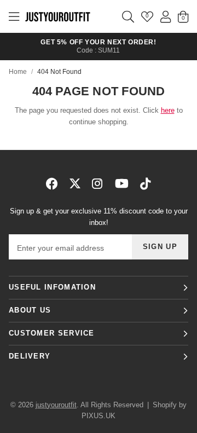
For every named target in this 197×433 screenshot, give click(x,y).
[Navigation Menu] (14, 16)
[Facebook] (52, 183)
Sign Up (160, 247)
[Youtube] (122, 183)
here (168, 110)
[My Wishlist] (147, 16)
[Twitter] (75, 183)
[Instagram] (98, 183)
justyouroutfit (57, 16)
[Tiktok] (146, 183)
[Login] (165, 16)
